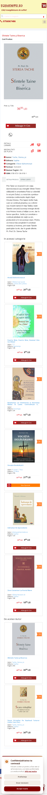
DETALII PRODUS (12, 179)
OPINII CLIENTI (25, 179)
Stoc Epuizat (25, 485)
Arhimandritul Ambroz (20, 532)
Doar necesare (22, 783)
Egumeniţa (17, 346)
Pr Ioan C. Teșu (17, 470)
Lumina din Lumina (20, 284)
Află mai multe (31, 771)
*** (13, 344)
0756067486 (9, 21)
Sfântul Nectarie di (18, 595)
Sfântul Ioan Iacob (18, 282)
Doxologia (17, 409)
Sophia (16, 160)
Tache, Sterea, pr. (19, 157)
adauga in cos (26, 298)
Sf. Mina (16, 471)
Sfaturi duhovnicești (24, 163)
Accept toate (22, 789)
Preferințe (22, 777)
